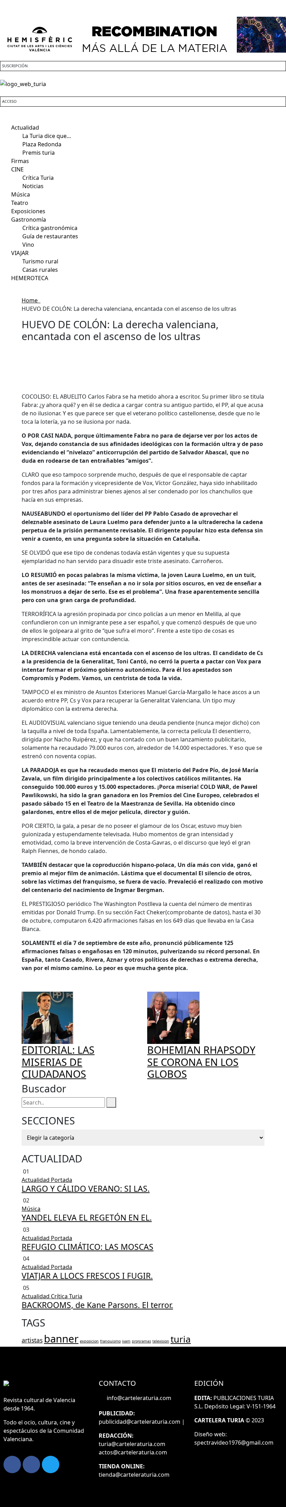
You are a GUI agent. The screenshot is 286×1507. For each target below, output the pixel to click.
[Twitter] (50, 1464)
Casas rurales (40, 270)
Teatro (19, 203)
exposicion (89, 1341)
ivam (126, 1341)
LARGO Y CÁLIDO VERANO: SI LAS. (86, 1188)
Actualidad (25, 127)
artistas (32, 1340)
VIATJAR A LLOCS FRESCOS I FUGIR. (87, 1275)
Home (31, 300)
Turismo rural (40, 261)
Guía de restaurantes (50, 236)
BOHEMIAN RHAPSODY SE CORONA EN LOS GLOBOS (201, 1062)
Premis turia (38, 152)
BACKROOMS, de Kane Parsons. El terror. (97, 1305)
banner (61, 1339)
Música (20, 194)
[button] (143, 119)
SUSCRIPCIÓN (15, 65)
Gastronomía (28, 219)
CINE (17, 169)
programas (141, 1341)
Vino (28, 244)
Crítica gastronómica (49, 228)
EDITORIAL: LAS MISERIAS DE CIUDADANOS (58, 1062)
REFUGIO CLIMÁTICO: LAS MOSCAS (87, 1246)
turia (181, 1339)
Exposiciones (28, 211)
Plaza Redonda (41, 144)
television (160, 1341)
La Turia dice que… (46, 136)
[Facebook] (12, 1464)
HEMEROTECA (29, 278)
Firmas (20, 161)
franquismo (110, 1341)
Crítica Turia (38, 178)
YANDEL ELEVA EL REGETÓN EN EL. (87, 1217)
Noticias (33, 186)
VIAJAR (20, 253)
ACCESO (9, 101)
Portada (61, 1180)
